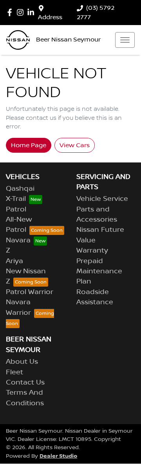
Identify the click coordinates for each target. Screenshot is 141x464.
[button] (125, 40)
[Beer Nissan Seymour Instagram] (21, 12)
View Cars (75, 145)
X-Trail (16, 199)
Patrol (16, 209)
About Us (22, 361)
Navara (18, 240)
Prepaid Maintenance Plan (99, 271)
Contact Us (25, 382)
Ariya (14, 261)
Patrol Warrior (29, 292)
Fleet (14, 372)
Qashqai (20, 188)
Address (50, 17)
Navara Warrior (18, 307)
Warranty (92, 250)
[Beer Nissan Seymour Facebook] (11, 12)
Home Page (28, 145)
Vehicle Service (102, 199)
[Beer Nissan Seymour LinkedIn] (32, 12)
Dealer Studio (58, 456)
